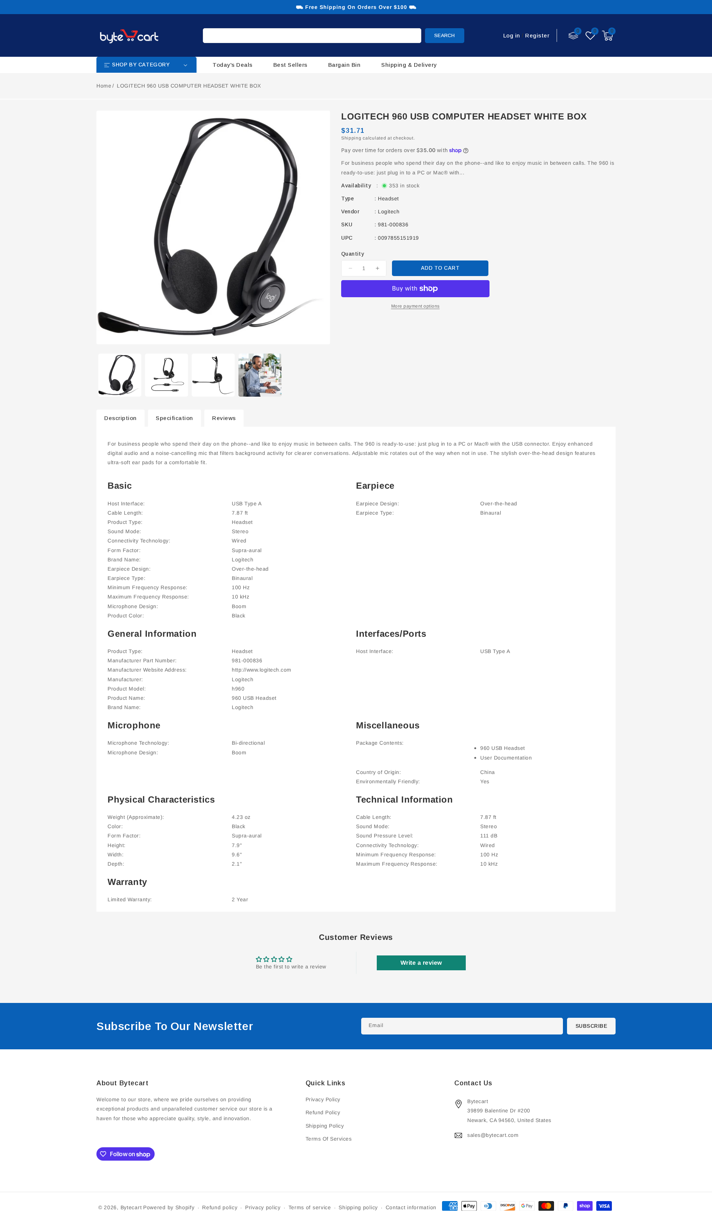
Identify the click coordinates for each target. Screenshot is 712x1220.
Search (444, 35)
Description (120, 418)
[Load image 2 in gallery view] (166, 375)
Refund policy (219, 1207)
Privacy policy (263, 1207)
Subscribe (591, 1026)
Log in (511, 35)
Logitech (388, 211)
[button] (607, 35)
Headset (388, 198)
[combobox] (312, 35)
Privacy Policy (323, 1099)
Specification (174, 418)
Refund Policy (323, 1112)
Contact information (411, 1207)
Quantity (352, 254)
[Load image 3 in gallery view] (213, 375)
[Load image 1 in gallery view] (119, 375)
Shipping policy (358, 1207)
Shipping (351, 138)
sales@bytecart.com (492, 1135)
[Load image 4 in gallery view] (259, 375)
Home (103, 86)
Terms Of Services (329, 1139)
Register (537, 35)
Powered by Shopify (169, 1207)
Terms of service (310, 1207)
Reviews (224, 418)
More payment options (415, 306)
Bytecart (131, 1207)
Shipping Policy (325, 1126)
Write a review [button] (421, 963)
